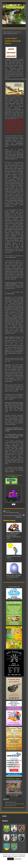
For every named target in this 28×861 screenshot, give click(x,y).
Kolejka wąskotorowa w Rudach (21, 838)
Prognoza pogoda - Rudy (14, 586)
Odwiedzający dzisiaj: (10, 802)
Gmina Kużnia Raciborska (14, 847)
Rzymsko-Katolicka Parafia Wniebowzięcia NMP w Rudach (6, 838)
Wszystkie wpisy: (9, 805)
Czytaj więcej (17, 858)
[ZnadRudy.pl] (15, 8)
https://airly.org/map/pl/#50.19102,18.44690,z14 (15, 79)
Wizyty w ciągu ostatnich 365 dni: (13, 803)
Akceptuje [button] (10, 858)
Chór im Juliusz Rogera (21, 828)
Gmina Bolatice (6, 847)
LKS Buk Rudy (6, 828)
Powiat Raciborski (14, 828)
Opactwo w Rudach (14, 838)
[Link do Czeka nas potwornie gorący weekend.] (14, 549)
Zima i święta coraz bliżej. (12, 511)
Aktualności (9, 32)
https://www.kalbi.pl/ (9, 293)
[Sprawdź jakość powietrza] (14, 598)
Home (4, 32)
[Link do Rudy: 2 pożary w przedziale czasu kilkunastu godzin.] (14, 568)
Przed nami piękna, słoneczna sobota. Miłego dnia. (12, 516)
